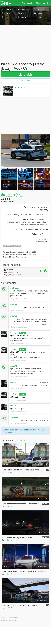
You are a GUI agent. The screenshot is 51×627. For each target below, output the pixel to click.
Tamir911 (14, 417)
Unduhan (9, 196)
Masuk (29, 430)
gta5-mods (14, 288)
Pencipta (22, 333)
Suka (20, 196)
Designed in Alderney (9, 617)
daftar (38, 430)
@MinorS (14, 397)
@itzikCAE (14, 335)
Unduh (27, 74)
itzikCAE (13, 304)
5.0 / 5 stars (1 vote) (7, 201)
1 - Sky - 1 (20, 87)
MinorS (13, 382)
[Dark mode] (44, 3)
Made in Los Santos (9, 620)
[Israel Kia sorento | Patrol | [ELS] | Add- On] (25, 150)
